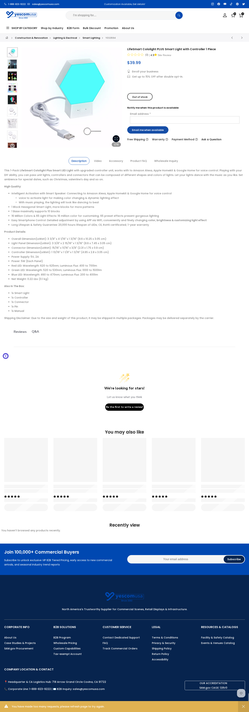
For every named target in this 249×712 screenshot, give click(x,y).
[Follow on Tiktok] (231, 4)
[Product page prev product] (232, 37)
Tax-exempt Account (67, 654)
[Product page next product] (242, 37)
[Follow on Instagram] (212, 4)
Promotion (111, 28)
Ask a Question (211, 139)
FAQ (105, 643)
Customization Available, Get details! (124, 4)
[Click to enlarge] (116, 138)
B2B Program (62, 637)
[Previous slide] (26, 99)
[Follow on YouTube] (225, 4)
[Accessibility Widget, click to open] (6, 356)
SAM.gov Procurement (18, 648)
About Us (128, 28)
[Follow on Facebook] (218, 4)
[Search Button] (179, 15)
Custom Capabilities (67, 648)
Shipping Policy (162, 648)
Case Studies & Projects (20, 643)
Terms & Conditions (165, 637)
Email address (140, 114)
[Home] (6, 37)
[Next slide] (117, 99)
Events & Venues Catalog (218, 643)
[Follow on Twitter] (243, 4)
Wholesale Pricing (65, 643)
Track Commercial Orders (120, 648)
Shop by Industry (52, 28)
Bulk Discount (92, 28)
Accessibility (160, 659)
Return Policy (160, 654)
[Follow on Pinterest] (237, 4)
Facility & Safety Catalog (217, 637)
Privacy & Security (163, 643)
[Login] (224, 15)
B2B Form (73, 28)
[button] (12, 64)
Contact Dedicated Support (121, 637)
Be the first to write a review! (124, 407)
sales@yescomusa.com (45, 4)
